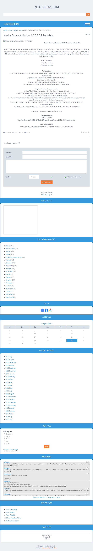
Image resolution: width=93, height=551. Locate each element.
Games (8, 277)
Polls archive (14, 449)
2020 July (9, 419)
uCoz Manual (10, 512)
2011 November (11, 402)
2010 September (11, 362)
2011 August (10, 394)
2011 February (10, 377)
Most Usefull (10, 297)
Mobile (8, 254)
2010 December (11, 371)
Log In (50, 195)
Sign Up (43, 195)
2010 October (10, 365)
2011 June (9, 388)
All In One (9, 271)
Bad (7, 441)
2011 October (10, 399)
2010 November (11, 368)
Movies (8, 251)
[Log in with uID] (42, 310)
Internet (8, 260)
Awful (8, 444)
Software (8, 263)
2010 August (10, 359)
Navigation (11, 24)
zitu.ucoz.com (46, 7)
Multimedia (9, 266)
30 (22, 344)
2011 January (10, 374)
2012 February (10, 411)
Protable (8, 132)
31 (35, 344)
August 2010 (46, 324)
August (16, 30)
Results (5, 449)
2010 (10, 30)
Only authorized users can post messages (46, 497)
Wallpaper (9, 283)
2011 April (9, 382)
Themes (8, 286)
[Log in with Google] (50, 310)
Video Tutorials (11, 515)
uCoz (55, 548)
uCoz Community (11, 509)
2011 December (11, 405)
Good (8, 436)
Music (8, 246)
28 (83, 340)
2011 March (9, 379)
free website (46, 548)
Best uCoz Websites (12, 521)
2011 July (9, 391)
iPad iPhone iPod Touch (13, 257)
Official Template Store (13, 518)
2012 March (9, 414)
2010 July (9, 357)
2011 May (9, 385)
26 (60, 340)
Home (5, 30)
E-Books (8, 291)
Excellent (9, 434)
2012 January (10, 408)
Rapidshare (9, 288)
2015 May (9, 417)
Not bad (8, 439)
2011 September (11, 397)
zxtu (21, 132)
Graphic (8, 274)
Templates (9, 294)
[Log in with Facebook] (46, 310)
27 (21, 30)
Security (8, 280)
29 (9, 344)
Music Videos (10, 249)
